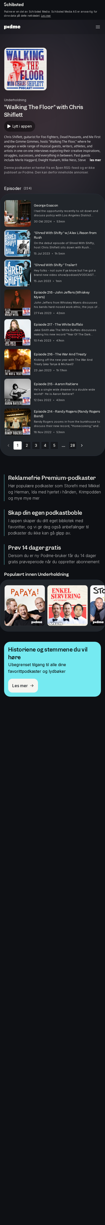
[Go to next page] (82, 445)
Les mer (46, 15)
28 (72, 445)
